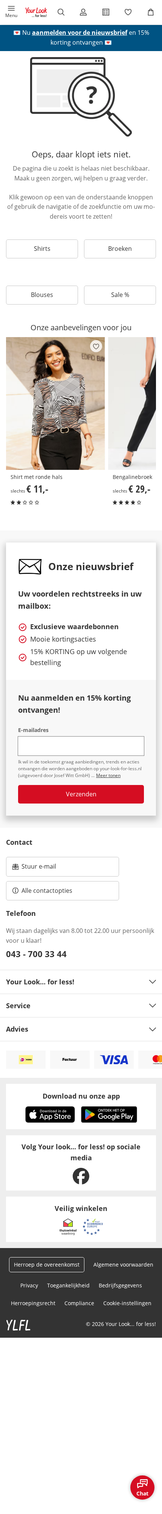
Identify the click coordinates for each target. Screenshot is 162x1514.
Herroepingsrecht (33, 1303)
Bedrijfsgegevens (120, 1285)
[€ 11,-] (55, 403)
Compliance (79, 1303)
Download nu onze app (81, 1096)
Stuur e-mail (38, 868)
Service (18, 1005)
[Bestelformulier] (106, 12)
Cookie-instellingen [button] (127, 1303)
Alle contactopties (46, 890)
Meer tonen (108, 775)
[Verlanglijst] (128, 12)
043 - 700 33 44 (36, 953)
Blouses (42, 295)
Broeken (120, 248)
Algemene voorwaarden (123, 1264)
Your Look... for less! (40, 981)
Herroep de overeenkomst (46, 1264)
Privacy (29, 1285)
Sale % (120, 295)
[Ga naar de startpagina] (36, 12)
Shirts (42, 248)
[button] (11, 12)
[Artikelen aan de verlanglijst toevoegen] (96, 346)
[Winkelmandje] (150, 12)
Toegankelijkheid (68, 1285)
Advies (17, 1029)
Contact (19, 842)
